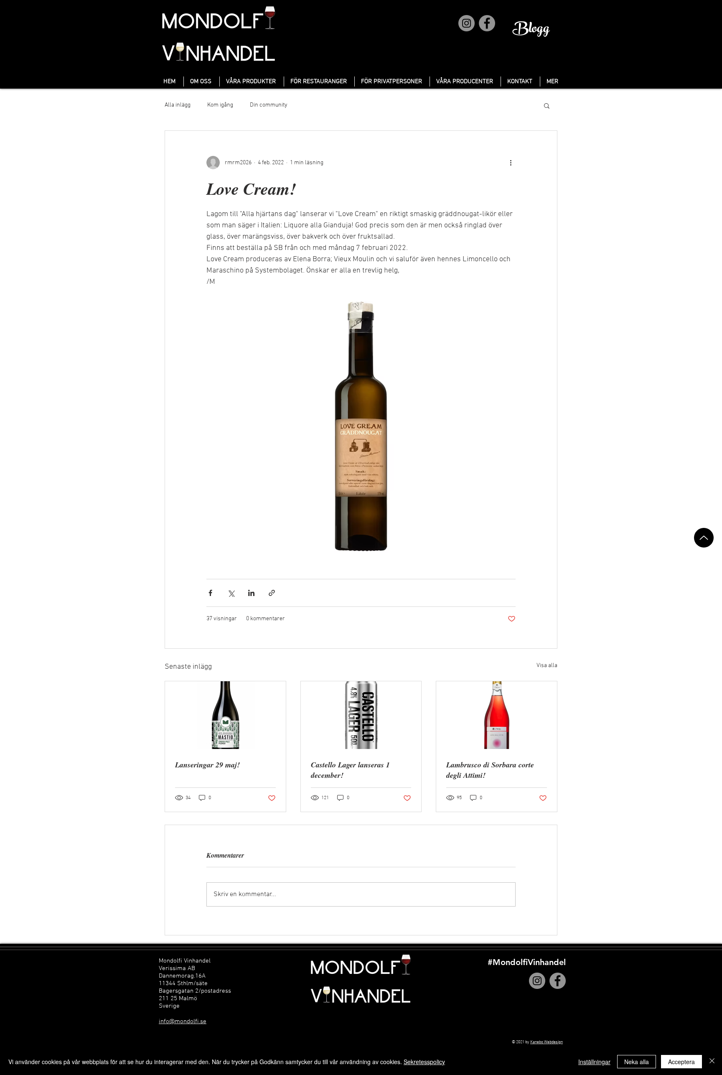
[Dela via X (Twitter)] (231, 593)
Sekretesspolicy (424, 1061)
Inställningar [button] (594, 1061)
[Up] (704, 538)
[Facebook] (487, 23)
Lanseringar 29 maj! (207, 764)
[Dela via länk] (272, 593)
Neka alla (636, 1061)
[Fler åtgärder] (511, 163)
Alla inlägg (178, 105)
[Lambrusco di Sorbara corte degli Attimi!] (496, 715)
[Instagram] (466, 23)
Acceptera (681, 1061)
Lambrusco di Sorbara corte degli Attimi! (490, 769)
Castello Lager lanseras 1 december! (350, 769)
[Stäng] (712, 1061)
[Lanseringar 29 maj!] (225, 715)
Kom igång (220, 105)
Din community (268, 105)
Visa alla (546, 665)
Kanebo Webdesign (546, 1042)
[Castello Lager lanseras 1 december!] (361, 715)
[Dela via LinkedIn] (251, 593)
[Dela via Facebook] (210, 593)
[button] (547, 105)
